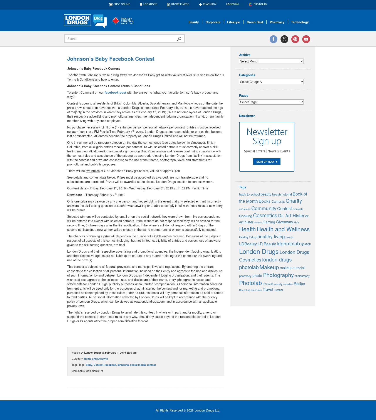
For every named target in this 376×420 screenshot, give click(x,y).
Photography (278, 274)
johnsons (123, 365)
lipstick (306, 243)
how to (290, 237)
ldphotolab (288, 243)
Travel (268, 289)
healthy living (271, 236)
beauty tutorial (282, 194)
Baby (89, 365)
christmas (244, 209)
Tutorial (278, 290)
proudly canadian (283, 284)
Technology (300, 22)
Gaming (269, 221)
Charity (294, 200)
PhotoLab (260, 4)
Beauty (193, 22)
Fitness (258, 222)
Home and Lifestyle (96, 359)
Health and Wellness (283, 228)
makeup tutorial (292, 267)
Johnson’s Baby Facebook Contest (110, 58)
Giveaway (284, 221)
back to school (249, 194)
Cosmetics (265, 215)
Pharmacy (209, 4)
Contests (298, 209)
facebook (110, 365)
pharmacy (245, 276)
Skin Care (256, 290)
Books (265, 201)
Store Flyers (180, 4)
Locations (150, 4)
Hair (296, 222)
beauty (266, 194)
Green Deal (255, 22)
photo (257, 275)
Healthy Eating (248, 237)
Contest (98, 365)
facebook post (115, 92)
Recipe (299, 283)
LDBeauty (248, 243)
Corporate (213, 22)
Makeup (269, 267)
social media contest (143, 365)
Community (263, 207)
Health (247, 228)
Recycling (244, 290)
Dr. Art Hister (291, 215)
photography (302, 276)
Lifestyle (233, 22)
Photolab (250, 282)
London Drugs (259, 251)
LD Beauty (267, 243)
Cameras (278, 201)
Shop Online (122, 4)
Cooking (245, 215)
